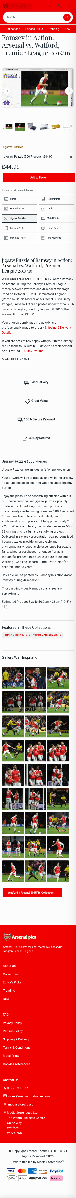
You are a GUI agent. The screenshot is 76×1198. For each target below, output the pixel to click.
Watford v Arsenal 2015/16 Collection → (32, 892)
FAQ (6, 1014)
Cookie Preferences (16, 1064)
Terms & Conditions (16, 1047)
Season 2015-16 (21, 634)
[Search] (67, 17)
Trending (53, 29)
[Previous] (7, 91)
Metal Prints (11, 1056)
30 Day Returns (33, 351)
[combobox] (33, 17)
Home (7, 634)
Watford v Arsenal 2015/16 (46, 634)
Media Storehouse (49, 1162)
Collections (13, 29)
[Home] (17, 6)
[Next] (69, 91)
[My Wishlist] (50, 5)
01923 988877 (17, 1088)
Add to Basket (38, 177)
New (67, 29)
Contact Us (10, 1080)
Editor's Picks (34, 29)
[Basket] (59, 5)
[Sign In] (69, 5)
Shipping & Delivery (16, 1039)
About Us (9, 966)
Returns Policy (13, 1031)
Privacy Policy (12, 1023)
